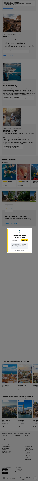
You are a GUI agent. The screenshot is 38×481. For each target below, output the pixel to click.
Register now (24, 240)
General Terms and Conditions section (19, 247)
